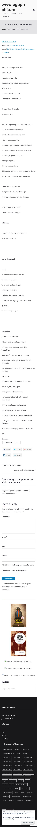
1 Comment (5, 53)
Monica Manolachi (7, 788)
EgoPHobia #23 (17, 757)
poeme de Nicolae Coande (24, 470)
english (5, 781)
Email (4, 546)
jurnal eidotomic (7, 719)
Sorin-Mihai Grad (16, 796)
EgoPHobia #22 (7, 757)
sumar (4, 800)
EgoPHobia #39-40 (28, 773)
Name (4, 537)
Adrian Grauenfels (7, 749)
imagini (27, 781)
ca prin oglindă (25, 749)
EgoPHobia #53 (13, 45)
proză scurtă (30, 792)
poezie (21, 45)
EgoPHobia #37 (7, 773)
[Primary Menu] (33, 9)
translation (20, 800)
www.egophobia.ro (13, 7)
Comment (6, 517)
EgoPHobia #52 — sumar (12, 465)
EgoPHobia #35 (28, 769)
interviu (5, 785)
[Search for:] (18, 688)
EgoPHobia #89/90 (18, 777)
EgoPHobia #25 (7, 761)
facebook (5, 738)
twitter (4, 735)
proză (22, 792)
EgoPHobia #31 (19, 765)
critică (18, 753)
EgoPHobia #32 (29, 765)
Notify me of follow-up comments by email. (18, 565)
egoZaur (28, 777)
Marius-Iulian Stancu (21, 785)
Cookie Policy (10, 819)
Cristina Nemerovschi (8, 753)
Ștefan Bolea (29, 800)
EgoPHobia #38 (17, 773)
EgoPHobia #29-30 (7, 765)
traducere (11, 800)
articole (17, 749)
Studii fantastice (27, 796)
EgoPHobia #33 (7, 769)
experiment (12, 781)
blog (3, 732)
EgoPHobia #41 (7, 777)
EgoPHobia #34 (17, 769)
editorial (25, 753)
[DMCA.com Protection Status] (8, 810)
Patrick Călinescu (7, 792)
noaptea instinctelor (8, 715)
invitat (11, 785)
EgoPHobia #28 (28, 761)
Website (4, 556)
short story (5, 796)
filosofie (20, 781)
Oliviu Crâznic (25, 788)
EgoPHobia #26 (17, 761)
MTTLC (17, 788)
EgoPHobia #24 (28, 757)
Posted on (9, 42)
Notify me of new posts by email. (14, 570)
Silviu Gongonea (28, 49)
